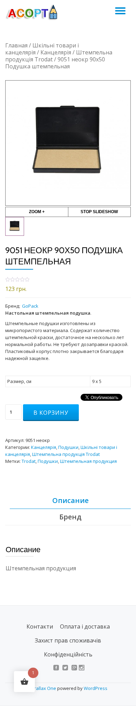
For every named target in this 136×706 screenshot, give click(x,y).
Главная (16, 45)
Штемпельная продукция (88, 461)
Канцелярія (55, 52)
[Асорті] (35, 12)
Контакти (40, 626)
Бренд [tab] (70, 516)
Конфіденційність (68, 654)
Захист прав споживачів (68, 640)
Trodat (29, 461)
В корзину (50, 412)
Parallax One (43, 688)
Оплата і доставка (85, 626)
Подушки (68, 447)
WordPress (95, 688)
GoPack (30, 306)
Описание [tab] (70, 500)
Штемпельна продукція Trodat (66, 454)
